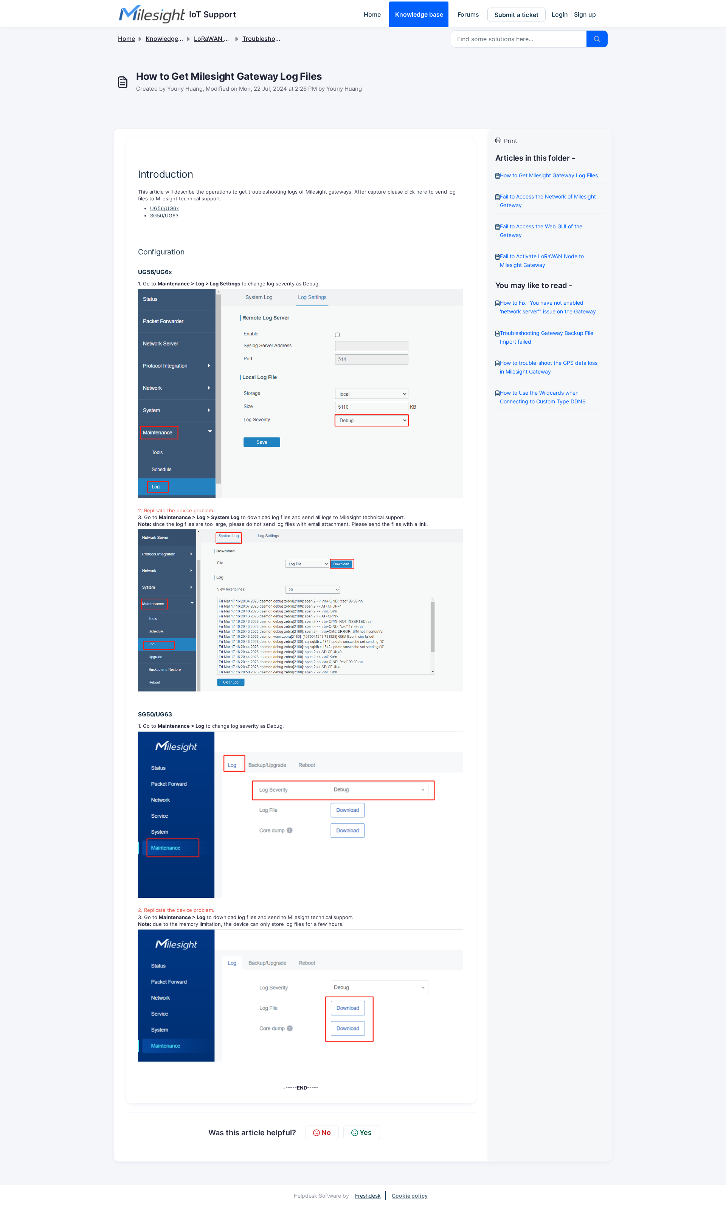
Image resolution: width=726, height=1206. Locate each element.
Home (372, 14)
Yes (366, 1132)
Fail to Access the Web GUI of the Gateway (541, 230)
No (325, 1132)
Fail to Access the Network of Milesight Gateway (548, 200)
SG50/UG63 (164, 215)
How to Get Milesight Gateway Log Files (549, 175)
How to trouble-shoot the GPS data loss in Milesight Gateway (548, 367)
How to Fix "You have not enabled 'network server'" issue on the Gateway (548, 307)
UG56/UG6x (164, 208)
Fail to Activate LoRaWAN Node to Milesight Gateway (542, 260)
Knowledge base (419, 14)
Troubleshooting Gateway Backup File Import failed (546, 337)
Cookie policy (410, 1195)
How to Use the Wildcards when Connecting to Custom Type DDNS (543, 397)
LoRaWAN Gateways (223, 38)
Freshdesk (368, 1195)
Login (560, 14)
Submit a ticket (516, 15)
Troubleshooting (266, 38)
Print (510, 140)
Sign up (585, 14)
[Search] (597, 39)
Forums (468, 14)
